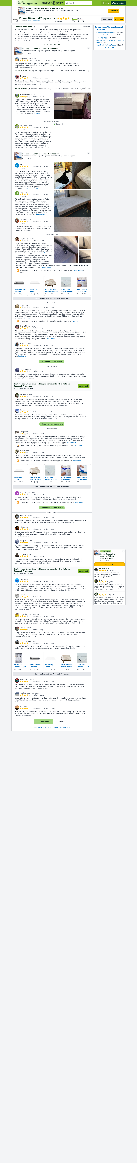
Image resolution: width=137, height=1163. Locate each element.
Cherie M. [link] (23, 326)
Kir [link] (21, 707)
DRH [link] (21, 628)
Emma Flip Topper (33, 290)
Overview (86, 27)
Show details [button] (79, 457)
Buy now (119, 19)
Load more (44, 721)
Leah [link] (22, 579)
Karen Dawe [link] (24, 369)
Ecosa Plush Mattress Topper (67, 290)
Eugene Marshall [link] (26, 410)
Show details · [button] (30, 67)
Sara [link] (21, 125)
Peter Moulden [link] (25, 58)
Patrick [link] (22, 595)
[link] (17, 59)
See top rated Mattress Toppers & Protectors (52, 727)
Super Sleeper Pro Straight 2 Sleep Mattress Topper (82, 478)
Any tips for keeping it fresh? (39, 88)
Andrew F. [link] (23, 492)
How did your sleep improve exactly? (66, 88)
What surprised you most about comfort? (72, 71)
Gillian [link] (20, 30)
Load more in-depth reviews (52, 361)
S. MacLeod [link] (24, 305)
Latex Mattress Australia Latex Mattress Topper (51, 290)
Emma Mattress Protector (19, 290)
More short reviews (52, 44)
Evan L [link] (22, 515)
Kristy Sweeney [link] (25, 641)
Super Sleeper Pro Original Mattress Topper (83, 290)
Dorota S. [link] (23, 238)
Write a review (118, 3)
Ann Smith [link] (22, 41)
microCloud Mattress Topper (20, 666)
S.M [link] (21, 679)
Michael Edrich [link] (25, 614)
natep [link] (22, 541)
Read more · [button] (40, 113)
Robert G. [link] (21, 39)
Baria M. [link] (23, 394)
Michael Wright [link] (23, 36)
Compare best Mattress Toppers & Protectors (52, 298)
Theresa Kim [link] (24, 451)
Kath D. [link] (22, 164)
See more (109, 47)
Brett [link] (22, 76)
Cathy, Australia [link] (23, 34)
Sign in (106, 3)
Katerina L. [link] (24, 554)
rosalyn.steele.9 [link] (25, 693)
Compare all (83, 386)
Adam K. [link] (23, 343)
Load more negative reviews (52, 508)
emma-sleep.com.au (35, 21)
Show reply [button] (63, 405)
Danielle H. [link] (24, 219)
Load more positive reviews (52, 424)
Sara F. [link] (22, 192)
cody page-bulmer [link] (24, 32)
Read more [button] (45, 253)
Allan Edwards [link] (25, 95)
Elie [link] (21, 527)
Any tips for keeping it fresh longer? (42, 71)
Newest (61, 721)
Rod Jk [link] (22, 432)
